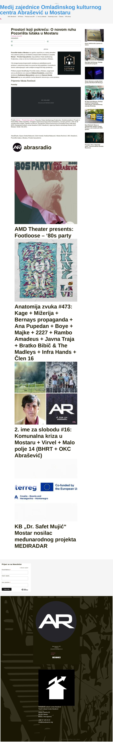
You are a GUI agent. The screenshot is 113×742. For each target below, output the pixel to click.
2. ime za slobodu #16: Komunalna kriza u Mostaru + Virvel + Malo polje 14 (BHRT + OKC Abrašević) (45, 442)
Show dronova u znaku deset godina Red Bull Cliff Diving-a (94, 81)
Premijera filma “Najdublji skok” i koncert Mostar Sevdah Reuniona (94, 146)
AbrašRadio (15, 136)
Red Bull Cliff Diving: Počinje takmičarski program (93, 63)
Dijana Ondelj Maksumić (27, 136)
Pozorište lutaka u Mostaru (19, 138)
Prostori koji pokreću (34, 138)
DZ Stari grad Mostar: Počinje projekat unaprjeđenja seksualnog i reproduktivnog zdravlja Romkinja (94, 104)
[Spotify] (55, 657)
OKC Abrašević (12, 16)
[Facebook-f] (56, 657)
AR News (20, 16)
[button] (0, 19)
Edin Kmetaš (39, 136)
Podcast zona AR (30, 16)
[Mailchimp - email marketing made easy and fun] (24, 591)
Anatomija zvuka (52, 16)
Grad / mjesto (5, 575)
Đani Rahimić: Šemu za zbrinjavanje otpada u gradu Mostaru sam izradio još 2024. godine (94, 127)
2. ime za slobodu (41, 16)
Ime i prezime (6, 582)
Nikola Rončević (61, 136)
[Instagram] (58, 657)
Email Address (6, 569)
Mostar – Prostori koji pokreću (25, 120)
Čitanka (61, 16)
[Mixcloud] (53, 657)
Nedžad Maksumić (50, 136)
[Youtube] (60, 657)
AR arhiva (68, 16)
